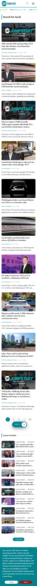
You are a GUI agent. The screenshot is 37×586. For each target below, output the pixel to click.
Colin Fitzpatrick (7, 322)
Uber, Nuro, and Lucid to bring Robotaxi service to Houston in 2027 (17, 355)
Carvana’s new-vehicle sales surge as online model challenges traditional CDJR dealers (25, 503)
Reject (25, 582)
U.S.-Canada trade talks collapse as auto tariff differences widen (24, 455)
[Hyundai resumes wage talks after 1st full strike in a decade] (8, 482)
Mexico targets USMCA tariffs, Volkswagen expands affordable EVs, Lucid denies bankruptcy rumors (17, 124)
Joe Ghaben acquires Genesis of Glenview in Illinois (24, 522)
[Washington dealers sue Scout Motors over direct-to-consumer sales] (18, 188)
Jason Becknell (6, 168)
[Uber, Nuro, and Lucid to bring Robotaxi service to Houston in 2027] (18, 342)
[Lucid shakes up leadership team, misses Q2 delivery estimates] (18, 226)
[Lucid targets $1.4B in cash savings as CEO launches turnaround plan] (18, 72)
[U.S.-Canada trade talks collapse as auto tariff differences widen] (8, 454)
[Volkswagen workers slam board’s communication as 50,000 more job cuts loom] (8, 473)
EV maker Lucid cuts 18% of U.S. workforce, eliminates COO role (16, 277)
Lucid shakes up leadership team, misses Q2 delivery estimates (16, 239)
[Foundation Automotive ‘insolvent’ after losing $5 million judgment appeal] (8, 529)
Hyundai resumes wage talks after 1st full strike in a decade (25, 484)
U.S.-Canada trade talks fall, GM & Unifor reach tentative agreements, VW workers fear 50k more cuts (25, 446)
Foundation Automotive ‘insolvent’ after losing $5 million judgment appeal (25, 531)
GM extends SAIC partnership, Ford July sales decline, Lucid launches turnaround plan (17, 46)
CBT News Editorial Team (9, 52)
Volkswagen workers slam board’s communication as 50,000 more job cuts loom (25, 474)
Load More (18, 539)
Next (17, 424)
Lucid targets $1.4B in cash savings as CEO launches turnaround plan (18, 85)
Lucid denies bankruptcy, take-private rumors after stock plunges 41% (18, 163)
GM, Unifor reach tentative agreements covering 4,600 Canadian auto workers (25, 465)
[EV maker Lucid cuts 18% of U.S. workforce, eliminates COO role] (18, 264)
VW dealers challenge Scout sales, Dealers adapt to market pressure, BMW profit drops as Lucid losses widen (16, 395)
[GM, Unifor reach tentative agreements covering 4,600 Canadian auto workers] (8, 463)
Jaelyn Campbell (6, 90)
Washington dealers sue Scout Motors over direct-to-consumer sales (18, 201)
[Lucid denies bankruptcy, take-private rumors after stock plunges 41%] (18, 150)
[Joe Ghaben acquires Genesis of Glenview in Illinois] (8, 520)
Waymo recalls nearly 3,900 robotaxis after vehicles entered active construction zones (18, 316)
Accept (11, 582)
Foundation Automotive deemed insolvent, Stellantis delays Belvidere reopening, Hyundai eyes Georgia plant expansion (25, 512)
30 (30, 419)
